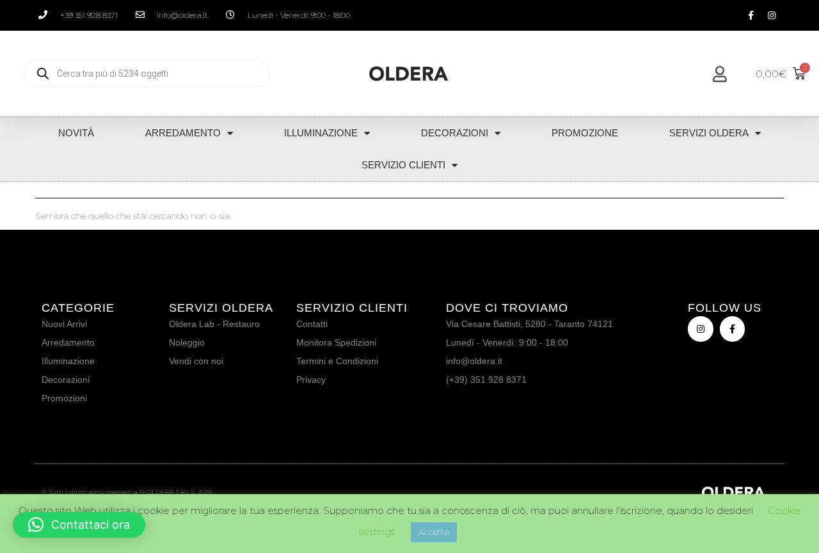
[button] (79, 525)
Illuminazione (321, 132)
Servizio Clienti (403, 164)
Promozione (585, 132)
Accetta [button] (433, 532)
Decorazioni (454, 132)
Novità (76, 132)
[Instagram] (772, 15)
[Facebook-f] (750, 15)
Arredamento (183, 132)
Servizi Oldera (709, 132)
